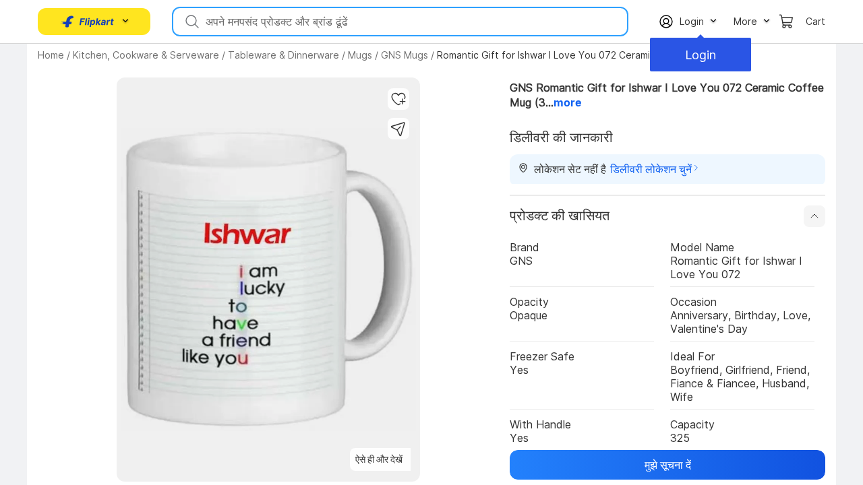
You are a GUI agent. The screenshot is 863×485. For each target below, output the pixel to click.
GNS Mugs (404, 55)
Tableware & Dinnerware (283, 55)
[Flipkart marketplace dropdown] (88, 21)
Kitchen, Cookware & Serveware (146, 55)
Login (700, 55)
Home (51, 55)
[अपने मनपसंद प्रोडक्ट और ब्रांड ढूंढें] (191, 21)
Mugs (360, 55)
